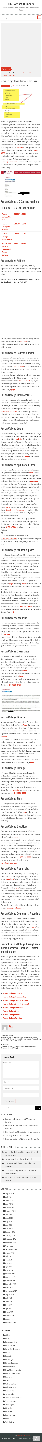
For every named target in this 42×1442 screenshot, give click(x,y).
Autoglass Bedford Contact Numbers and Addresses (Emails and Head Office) (18, 1047)
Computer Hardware (12, 1349)
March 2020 (9, 1207)
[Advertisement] (21, 45)
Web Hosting (9, 1422)
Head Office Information (13, 1370)
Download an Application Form (17, 510)
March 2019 (9, 1228)
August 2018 (9, 1253)
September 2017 (11, 1291)
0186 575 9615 (20, 243)
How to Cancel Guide (12, 1373)
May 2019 (8, 1221)
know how (10, 879)
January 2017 (10, 1319)
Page (15, 612)
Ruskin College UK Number (6, 217)
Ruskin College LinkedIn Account (16, 1004)
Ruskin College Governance (7, 236)
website (20, 147)
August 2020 (9, 1193)
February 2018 (10, 1274)
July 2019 (8, 1214)
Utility (7, 1419)
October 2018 (10, 1246)
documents (34, 481)
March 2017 (9, 1312)
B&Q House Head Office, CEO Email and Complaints (22, 1132)
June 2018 (9, 1260)
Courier (7, 1352)
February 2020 (10, 1211)
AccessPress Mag (28, 1438)
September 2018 (11, 1249)
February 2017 (10, 1315)
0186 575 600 (12, 527)
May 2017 (8, 1305)
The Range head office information (17, 1135)
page (13, 389)
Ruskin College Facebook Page (15, 997)
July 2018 (8, 1256)
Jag (6, 1177)
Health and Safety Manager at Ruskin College (6, 249)
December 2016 (10, 1322)
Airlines (7, 1335)
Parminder (8, 1159)
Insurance (8, 1377)
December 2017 (10, 1281)
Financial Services (11, 1363)
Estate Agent (9, 1359)
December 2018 (10, 1239)
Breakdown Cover (11, 1342)
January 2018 (10, 1277)
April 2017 (8, 1308)
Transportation (10, 1401)
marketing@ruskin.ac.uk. (9, 863)
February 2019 (10, 1232)
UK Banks (8, 1408)
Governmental (10, 1366)
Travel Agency (10, 1405)
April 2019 (8, 1225)
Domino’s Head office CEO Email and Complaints (22, 1139)
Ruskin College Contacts (13, 1007)
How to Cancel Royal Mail (23, 1159)
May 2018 (8, 1263)
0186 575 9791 (20, 233)
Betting (7, 1338)
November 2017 (10, 1284)
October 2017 (9, 1288)
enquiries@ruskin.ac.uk (9, 162)
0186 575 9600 (20, 214)
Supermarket (9, 1394)
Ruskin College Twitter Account (15, 1000)
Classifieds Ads (10, 1345)
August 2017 (9, 1294)
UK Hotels (8, 1412)
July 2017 (8, 1298)
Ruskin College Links (11, 1011)
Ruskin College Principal (12, 1018)
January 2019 (10, 1235)
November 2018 (10, 1242)
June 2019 (9, 1218)
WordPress (13, 1438)
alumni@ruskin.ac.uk (15, 908)
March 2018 (9, 1270)
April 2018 (8, 1267)
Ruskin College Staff (11, 1014)
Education (12, 73)
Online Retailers (10, 1384)
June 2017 (9, 1301)
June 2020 (9, 1200)
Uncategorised (10, 1415)
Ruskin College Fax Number (6, 227)
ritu (13, 86)
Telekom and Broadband (13, 1398)
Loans (7, 1380)
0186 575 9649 (20, 224)
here (31, 472)
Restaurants (9, 1391)
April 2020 (9, 1204)
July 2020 (9, 1197)
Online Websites (10, 1387)
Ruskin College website (12, 993)
